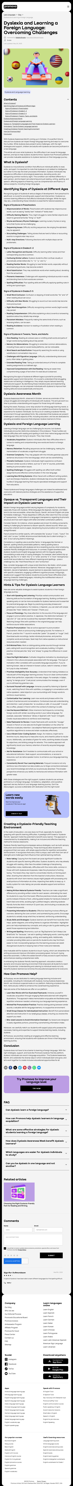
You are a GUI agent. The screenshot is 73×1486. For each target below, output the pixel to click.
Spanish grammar (10, 1468)
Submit (51, 1255)
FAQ (6, 1341)
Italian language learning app (14, 1416)
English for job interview (51, 1419)
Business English (10, 1441)
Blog (19, 15)
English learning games (51, 1456)
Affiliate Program (11, 1327)
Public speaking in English (51, 1407)
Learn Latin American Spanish (54, 1340)
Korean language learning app (14, 1419)
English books (47, 1453)
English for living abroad (13, 1459)
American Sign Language (53, 1343)
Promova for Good (12, 1331)
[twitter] (15, 1068)
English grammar (10, 1465)
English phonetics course (13, 1462)
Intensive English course (13, 1456)
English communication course (53, 1404)
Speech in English (49, 1416)
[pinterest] (25, 1068)
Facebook (12, 1364)
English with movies (11, 1453)
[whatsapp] (34, 1068)
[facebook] (10, 1068)
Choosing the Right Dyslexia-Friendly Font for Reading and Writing (19, 1204)
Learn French (48, 1316)
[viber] (29, 1068)
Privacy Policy (22, 1250)
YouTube (12, 1373)
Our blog (8, 1307)
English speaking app (12, 1425)
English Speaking (48, 1422)
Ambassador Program (13, 1324)
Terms (39, 1481)
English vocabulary (11, 1471)
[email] (6, 1068)
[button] (36, 99)
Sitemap (8, 1344)
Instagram (12, 1359)
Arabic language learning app (14, 1404)
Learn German (48, 1320)
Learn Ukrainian (49, 1347)
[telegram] (20, 1068)
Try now (37, 1088)
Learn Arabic (48, 1336)
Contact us (9, 1338)
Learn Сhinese (49, 1330)
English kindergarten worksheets (54, 1459)
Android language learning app (15, 1392)
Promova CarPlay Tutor (50, 1401)
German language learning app (15, 1413)
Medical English (10, 1450)
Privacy (44, 1481)
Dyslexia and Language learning (17, 92)
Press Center (10, 1334)
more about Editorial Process (35, 37)
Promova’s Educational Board (16, 1317)
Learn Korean (48, 1326)
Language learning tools (51, 1441)
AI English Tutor (48, 1392)
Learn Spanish (48, 1313)
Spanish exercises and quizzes (53, 1450)
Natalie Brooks (21, 37)
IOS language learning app (13, 1395)
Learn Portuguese (50, 1333)
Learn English (48, 1309)
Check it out (16, 813)
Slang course (9, 1444)
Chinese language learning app (15, 1407)
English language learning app (15, 1398)
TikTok (11, 1369)
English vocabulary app (12, 1422)
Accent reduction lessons (51, 1410)
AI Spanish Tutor (48, 1395)
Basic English (9, 1447)
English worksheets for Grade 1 (53, 1462)
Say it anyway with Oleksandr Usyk (54, 1398)
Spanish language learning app (15, 1401)
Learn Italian (48, 1323)
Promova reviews (11, 1321)
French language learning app (14, 1410)
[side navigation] (68, 6)
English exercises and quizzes (53, 1447)
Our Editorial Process (13, 1314)
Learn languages (9, 15)
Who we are (9, 1310)
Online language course (51, 1444)
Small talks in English (50, 1413)
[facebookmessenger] (39, 1068)
